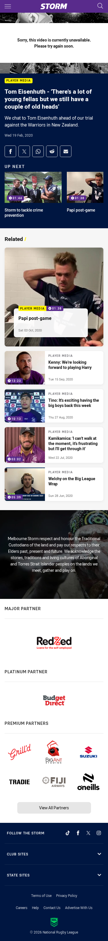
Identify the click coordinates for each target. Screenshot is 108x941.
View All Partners (54, 807)
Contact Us (51, 907)
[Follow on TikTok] (67, 833)
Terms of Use (41, 895)
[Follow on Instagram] (98, 833)
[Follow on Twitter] (88, 833)
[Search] (100, 6)
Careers (21, 907)
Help (35, 907)
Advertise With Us (78, 907)
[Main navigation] (8, 6)
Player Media (18, 81)
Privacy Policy (66, 895)
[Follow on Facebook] (78, 833)
